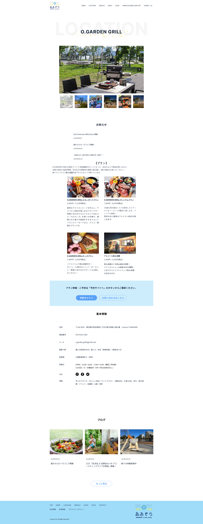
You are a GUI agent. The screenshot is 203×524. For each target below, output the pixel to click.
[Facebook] (82, 374)
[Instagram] (77, 374)
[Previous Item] (64, 69)
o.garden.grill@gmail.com (86, 342)
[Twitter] (87, 374)
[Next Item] (139, 69)
